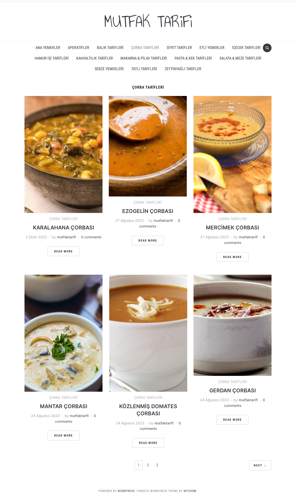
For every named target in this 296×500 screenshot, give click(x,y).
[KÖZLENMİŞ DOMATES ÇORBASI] (148, 333)
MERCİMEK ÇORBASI (232, 227)
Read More (63, 251)
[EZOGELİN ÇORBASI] (148, 146)
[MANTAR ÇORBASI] (63, 333)
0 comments (91, 237)
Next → (260, 465)
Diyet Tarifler (179, 47)
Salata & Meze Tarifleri (240, 58)
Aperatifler (78, 47)
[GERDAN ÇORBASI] (233, 325)
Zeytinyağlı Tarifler (183, 69)
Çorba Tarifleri (145, 47)
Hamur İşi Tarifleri (52, 58)
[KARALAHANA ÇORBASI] (63, 154)
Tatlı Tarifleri (144, 69)
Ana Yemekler (48, 47)
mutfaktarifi (66, 237)
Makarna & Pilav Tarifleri (143, 58)
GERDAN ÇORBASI (232, 390)
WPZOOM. (190, 491)
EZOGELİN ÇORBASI (147, 211)
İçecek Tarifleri (246, 47)
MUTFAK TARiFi (148, 21)
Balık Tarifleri (110, 47)
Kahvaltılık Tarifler (94, 58)
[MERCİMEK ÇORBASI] (233, 154)
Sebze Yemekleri (109, 69)
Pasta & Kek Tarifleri (193, 58)
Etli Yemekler (212, 47)
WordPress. (127, 491)
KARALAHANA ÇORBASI (63, 227)
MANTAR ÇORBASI (63, 406)
